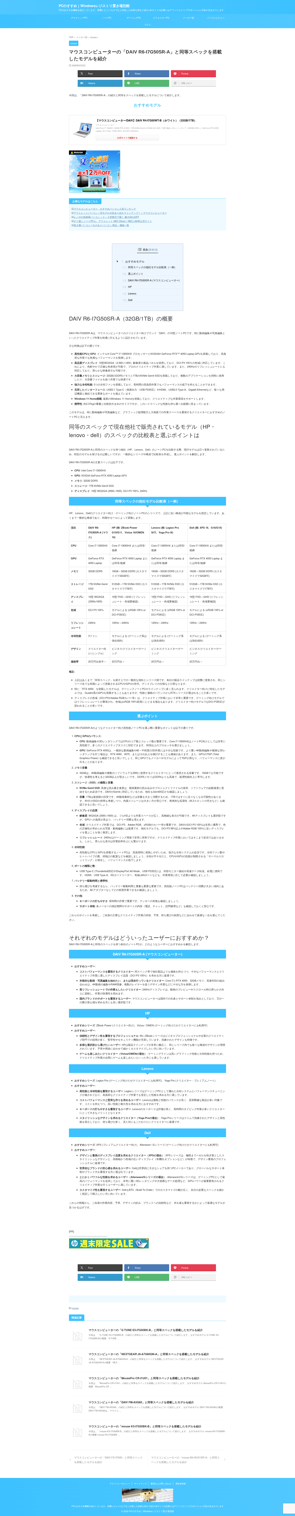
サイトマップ (140, 1483)
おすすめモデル (133, 261)
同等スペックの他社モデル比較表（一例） (149, 267)
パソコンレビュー (216, 17)
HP (127, 287)
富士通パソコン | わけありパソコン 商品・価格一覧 (101, 225)
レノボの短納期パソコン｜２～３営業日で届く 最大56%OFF (106, 217)
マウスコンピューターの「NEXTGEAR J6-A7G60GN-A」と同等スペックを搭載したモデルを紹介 (149, 1354)
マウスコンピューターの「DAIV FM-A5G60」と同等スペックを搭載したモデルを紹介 (141, 1402)
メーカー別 (188, 17)
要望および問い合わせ (161, 1483)
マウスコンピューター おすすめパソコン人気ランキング (105, 208)
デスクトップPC (79, 17)
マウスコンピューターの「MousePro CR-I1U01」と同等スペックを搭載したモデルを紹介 (144, 1378)
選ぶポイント (132, 273)
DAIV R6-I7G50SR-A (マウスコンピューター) (151, 280)
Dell (127, 300)
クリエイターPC (161, 17)
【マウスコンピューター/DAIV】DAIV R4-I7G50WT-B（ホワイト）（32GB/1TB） (146, 120)
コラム (147, 24)
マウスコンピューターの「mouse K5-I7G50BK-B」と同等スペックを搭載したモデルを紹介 (145, 1426)
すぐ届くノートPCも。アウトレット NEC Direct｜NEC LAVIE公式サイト (113, 221)
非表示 (153, 249)
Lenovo (129, 293)
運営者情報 (180, 1483)
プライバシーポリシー (119, 1483)
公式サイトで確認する (127, 137)
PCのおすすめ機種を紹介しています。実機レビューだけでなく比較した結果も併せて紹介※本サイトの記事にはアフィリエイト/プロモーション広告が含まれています (148, 1506)
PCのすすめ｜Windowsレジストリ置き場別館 (94, 5)
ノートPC (106, 17)
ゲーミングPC (134, 17)
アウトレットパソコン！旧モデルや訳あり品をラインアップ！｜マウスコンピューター (120, 213)
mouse (75, 1308)
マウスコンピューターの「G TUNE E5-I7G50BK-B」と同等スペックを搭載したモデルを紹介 (146, 1330)
